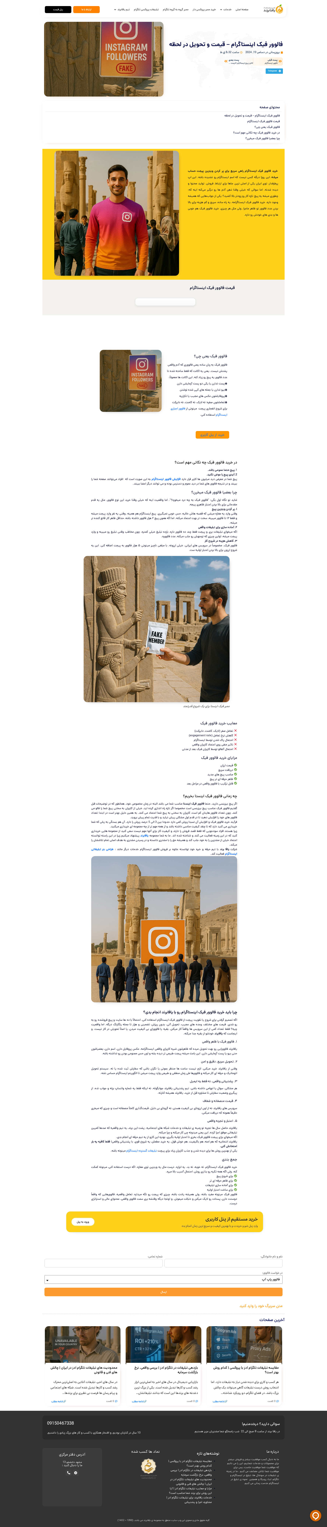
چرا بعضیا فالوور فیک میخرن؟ (262, 138)
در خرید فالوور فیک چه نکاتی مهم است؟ (256, 133)
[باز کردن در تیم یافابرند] (115, 10)
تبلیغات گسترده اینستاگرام (141, 1151)
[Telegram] (76, 1473)
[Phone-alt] (69, 1473)
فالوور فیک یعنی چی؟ (267, 127)
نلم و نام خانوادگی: (272, 1256)
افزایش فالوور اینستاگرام (166, 479)
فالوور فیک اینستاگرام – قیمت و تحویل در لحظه (252, 116)
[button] (274, 71)
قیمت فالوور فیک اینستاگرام (263, 121)
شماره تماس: (155, 1256)
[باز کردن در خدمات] (221, 10)
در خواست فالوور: (272, 1272)
